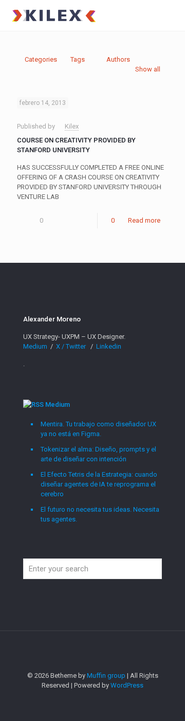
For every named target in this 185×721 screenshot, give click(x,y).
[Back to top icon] (92, 652)
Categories (41, 59)
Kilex (72, 126)
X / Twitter (71, 346)
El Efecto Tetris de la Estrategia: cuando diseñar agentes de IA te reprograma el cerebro (99, 484)
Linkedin (108, 346)
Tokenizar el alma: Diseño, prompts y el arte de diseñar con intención (98, 454)
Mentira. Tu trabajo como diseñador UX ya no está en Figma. (98, 429)
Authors (118, 59)
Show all (147, 69)
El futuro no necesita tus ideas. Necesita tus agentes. (100, 514)
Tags (77, 59)
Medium (36, 346)
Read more (144, 220)
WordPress (126, 685)
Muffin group (106, 675)
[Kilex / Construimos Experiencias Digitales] (54, 15)
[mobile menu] (171, 15)
